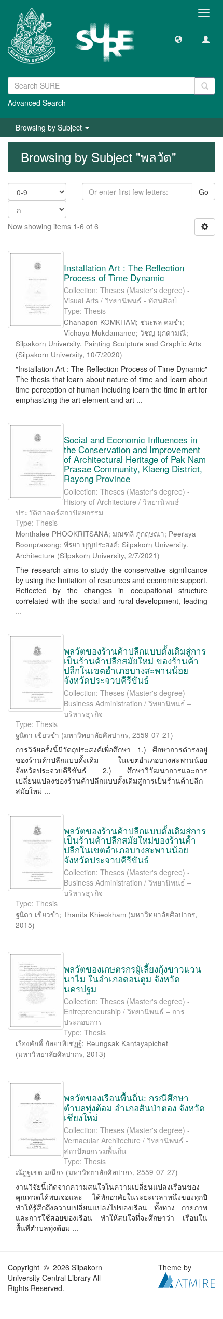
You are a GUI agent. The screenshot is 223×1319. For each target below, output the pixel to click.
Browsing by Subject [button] (50, 127)
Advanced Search (37, 102)
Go (203, 191)
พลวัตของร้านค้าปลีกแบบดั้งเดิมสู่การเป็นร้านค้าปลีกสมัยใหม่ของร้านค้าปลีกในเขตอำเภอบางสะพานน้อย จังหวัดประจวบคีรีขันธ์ (135, 845)
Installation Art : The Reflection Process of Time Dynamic (124, 272)
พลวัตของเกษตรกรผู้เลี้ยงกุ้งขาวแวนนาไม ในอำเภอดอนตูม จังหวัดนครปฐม (132, 978)
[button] (178, 39)
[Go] (204, 86)
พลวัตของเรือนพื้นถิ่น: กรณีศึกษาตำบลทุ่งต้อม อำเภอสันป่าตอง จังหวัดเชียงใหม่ (134, 1107)
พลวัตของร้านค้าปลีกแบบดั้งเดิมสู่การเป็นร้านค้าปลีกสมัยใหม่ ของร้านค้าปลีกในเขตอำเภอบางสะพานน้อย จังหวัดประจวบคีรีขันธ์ (135, 665)
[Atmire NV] (186, 1279)
